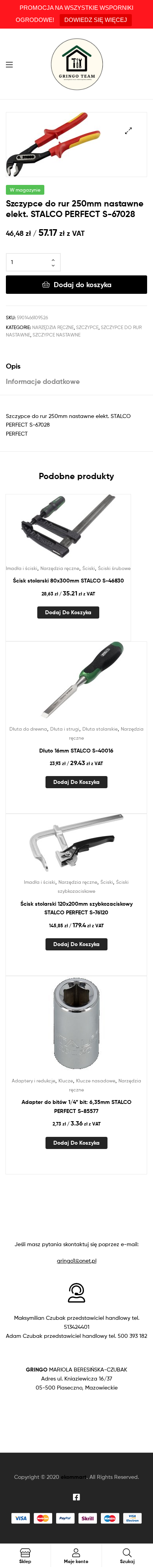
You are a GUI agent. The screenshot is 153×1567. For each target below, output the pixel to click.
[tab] (76, 366)
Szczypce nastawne (56, 335)
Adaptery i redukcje (33, 1081)
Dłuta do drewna (28, 729)
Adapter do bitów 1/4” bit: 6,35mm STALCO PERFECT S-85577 (76, 1106)
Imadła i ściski (21, 568)
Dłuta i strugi (64, 729)
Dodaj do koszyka (82, 284)
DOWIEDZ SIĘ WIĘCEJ (95, 19)
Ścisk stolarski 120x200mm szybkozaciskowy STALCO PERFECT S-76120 (76, 908)
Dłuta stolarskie (100, 729)
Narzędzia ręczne (53, 327)
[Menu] (12, 64)
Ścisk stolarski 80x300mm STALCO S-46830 (68, 580)
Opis (13, 366)
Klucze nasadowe (95, 1081)
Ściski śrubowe (114, 568)
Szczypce (87, 327)
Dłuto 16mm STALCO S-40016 (76, 750)
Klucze (65, 1081)
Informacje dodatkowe (43, 381)
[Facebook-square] (76, 1497)
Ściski (88, 568)
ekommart (73, 1476)
